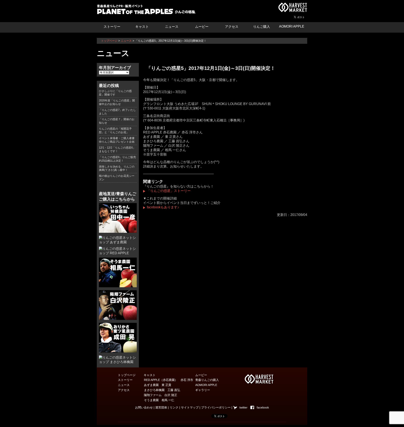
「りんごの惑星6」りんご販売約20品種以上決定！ (117, 159)
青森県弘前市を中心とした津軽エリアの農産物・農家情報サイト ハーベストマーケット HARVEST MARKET (292, 7)
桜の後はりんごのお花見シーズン (116, 177)
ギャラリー (202, 390)
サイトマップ (190, 407)
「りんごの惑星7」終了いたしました (117, 111)
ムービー (202, 26)
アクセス (231, 26)
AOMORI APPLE (291, 26)
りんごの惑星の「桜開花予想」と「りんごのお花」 (115, 130)
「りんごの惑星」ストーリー (169, 191)
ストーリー (112, 26)
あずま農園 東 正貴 (157, 385)
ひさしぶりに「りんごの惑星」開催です (115, 92)
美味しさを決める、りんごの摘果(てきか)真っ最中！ (116, 168)
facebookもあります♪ (163, 207)
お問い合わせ (144, 407)
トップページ (109, 40)
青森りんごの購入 (207, 380)
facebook (263, 407)
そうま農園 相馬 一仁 (159, 400)
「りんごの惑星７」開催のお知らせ (116, 121)
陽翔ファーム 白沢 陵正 (160, 395)
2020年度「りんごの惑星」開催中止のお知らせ (117, 102)
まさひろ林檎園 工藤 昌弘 (162, 390)
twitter (243, 407)
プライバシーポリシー (216, 407)
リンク (174, 407)
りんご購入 (261, 26)
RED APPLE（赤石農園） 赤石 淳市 (168, 380)
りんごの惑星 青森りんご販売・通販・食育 (147, 10)
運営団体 (161, 407)
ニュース (171, 26)
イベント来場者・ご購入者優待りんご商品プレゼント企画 (116, 140)
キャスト (142, 26)
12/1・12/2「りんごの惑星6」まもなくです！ (117, 149)
